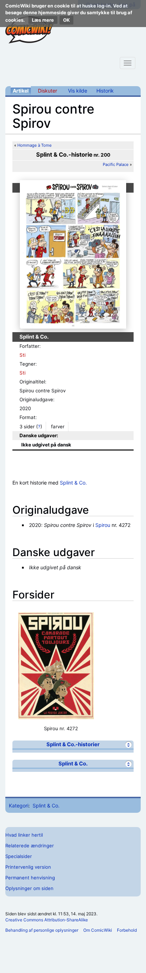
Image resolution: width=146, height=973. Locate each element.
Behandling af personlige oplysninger (41, 930)
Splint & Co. (73, 483)
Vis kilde (77, 91)
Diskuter (47, 91)
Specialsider (18, 856)
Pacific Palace (116, 164)
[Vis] (128, 744)
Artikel (21, 91)
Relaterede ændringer (29, 845)
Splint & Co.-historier (73, 744)
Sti (22, 355)
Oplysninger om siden (29, 888)
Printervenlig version (28, 867)
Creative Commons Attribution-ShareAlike (46, 919)
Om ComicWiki (97, 930)
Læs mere (43, 20)
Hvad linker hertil (24, 835)
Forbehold (127, 930)
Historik (105, 91)
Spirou (102, 525)
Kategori (18, 805)
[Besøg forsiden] (29, 29)
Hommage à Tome (34, 145)
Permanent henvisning (30, 877)
